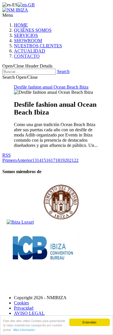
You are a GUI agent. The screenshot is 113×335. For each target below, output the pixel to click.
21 (71, 160)
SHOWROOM (28, 40)
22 (76, 160)
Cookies (21, 302)
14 (39, 160)
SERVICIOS (26, 35)
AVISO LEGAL (29, 313)
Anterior (24, 160)
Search (63, 71)
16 (48, 160)
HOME (21, 25)
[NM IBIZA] (15, 10)
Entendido (89, 322)
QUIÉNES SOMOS (33, 30)
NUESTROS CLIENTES (38, 45)
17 (53, 160)
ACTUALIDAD (29, 50)
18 (57, 160)
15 (43, 160)
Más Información (24, 329)
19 (62, 160)
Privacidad (23, 308)
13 (34, 160)
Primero (9, 160)
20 (67, 160)
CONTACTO (27, 56)
